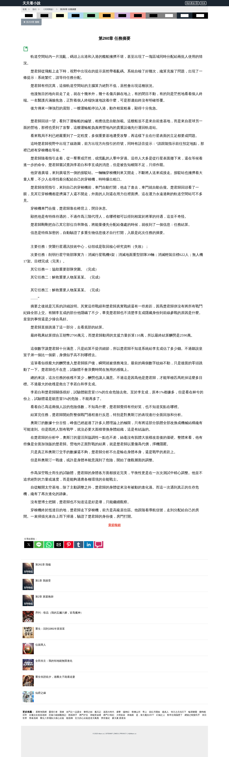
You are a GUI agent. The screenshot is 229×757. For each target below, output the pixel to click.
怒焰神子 (73, 715)
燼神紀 (126, 712)
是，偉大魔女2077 (145, 715)
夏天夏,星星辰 (119, 718)
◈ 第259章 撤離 (31, 22)
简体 (203, 3)
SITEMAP (109, 733)
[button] (28, 544)
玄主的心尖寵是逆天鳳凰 (87, 718)
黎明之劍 (88, 712)
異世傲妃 (105, 718)
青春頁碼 (33, 718)
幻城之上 (161, 715)
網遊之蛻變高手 (192, 715)
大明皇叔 (121, 715)
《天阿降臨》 (48, 9)
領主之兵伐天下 (179, 712)
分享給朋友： (30, 539)
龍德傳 (69, 718)
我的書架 (190, 3)
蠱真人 (165, 712)
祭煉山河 (136, 712)
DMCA (116, 733)
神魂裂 (130, 715)
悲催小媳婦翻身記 (58, 715)
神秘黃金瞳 (96, 715)
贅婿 (62, 712)
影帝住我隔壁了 (175, 715)
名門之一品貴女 (74, 712)
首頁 (25, 9)
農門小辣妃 (109, 715)
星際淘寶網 (41, 712)
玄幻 (34, 9)
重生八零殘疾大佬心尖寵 (52, 718)
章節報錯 (114, 525)
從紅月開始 (155, 712)
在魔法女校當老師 (38, 715)
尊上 (145, 712)
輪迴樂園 (193, 712)
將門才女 (84, 715)
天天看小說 (32, 3)
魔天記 (98, 712)
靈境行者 (53, 712)
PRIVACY (123, 733)
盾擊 (118, 712)
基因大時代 (109, 712)
